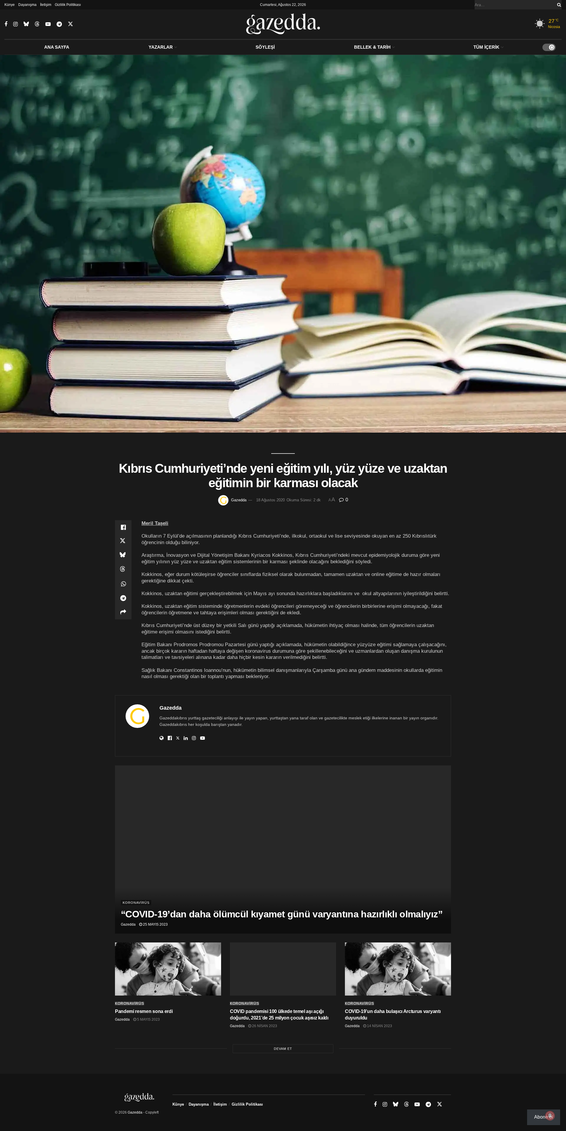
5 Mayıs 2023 (148, 1019)
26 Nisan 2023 (264, 1026)
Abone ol (543, 1116)
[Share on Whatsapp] (123, 584)
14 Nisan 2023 (379, 1026)
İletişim (45, 5)
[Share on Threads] (123, 570)
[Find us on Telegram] (59, 24)
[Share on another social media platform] (123, 612)
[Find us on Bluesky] (26, 24)
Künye (9, 5)
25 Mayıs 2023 (155, 924)
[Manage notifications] (550, 1115)
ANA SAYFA (56, 47)
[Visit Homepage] (283, 24)
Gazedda (238, 500)
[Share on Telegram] (123, 598)
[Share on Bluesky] (123, 556)
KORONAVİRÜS (136, 902)
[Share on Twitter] (123, 541)
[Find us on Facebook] (5, 24)
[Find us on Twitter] (70, 24)
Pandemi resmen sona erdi (143, 1011)
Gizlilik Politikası (68, 5)
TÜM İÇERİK (486, 47)
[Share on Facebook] (123, 527)
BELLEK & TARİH (372, 47)
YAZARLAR (161, 47)
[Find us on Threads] (37, 24)
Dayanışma (27, 5)
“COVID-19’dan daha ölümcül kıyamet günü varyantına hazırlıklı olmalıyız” (281, 914)
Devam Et (283, 1048)
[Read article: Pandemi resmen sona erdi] (168, 969)
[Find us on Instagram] (15, 24)
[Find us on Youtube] (48, 24)
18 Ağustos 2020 (270, 500)
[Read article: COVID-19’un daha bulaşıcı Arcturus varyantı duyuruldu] (398, 969)
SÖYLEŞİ (265, 47)
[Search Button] (558, 4)
